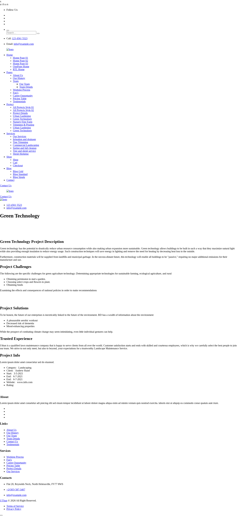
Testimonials (19, 101)
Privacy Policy (13, 509)
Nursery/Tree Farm (22, 121)
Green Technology (22, 119)
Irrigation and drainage (24, 139)
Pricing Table (19, 98)
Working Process (21, 89)
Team (16, 81)
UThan (3, 500)
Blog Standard (20, 174)
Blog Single (19, 177)
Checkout (18, 165)
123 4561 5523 (19, 38)
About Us (18, 75)
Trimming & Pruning (23, 124)
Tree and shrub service (24, 151)
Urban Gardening (22, 116)
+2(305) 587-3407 (15, 489)
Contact (10, 180)
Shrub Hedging (21, 153)
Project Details (20, 113)
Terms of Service (15, 506)
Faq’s (15, 92)
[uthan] (10, 49)
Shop (9, 156)
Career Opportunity (23, 95)
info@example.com (24, 44)
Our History (19, 78)
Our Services (19, 136)
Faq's (9, 459)
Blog (8, 168)
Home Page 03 (20, 63)
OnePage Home (21, 66)
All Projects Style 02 (23, 110)
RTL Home (19, 69)
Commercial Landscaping (26, 145)
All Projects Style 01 (23, 107)
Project (10, 104)
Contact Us (5, 185)
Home (9, 55)
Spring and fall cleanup (24, 148)
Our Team (24, 84)
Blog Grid (18, 171)
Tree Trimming (20, 142)
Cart (15, 162)
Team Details (26, 87)
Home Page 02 (20, 60)
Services (10, 133)
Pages (9, 72)
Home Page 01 (20, 57)
